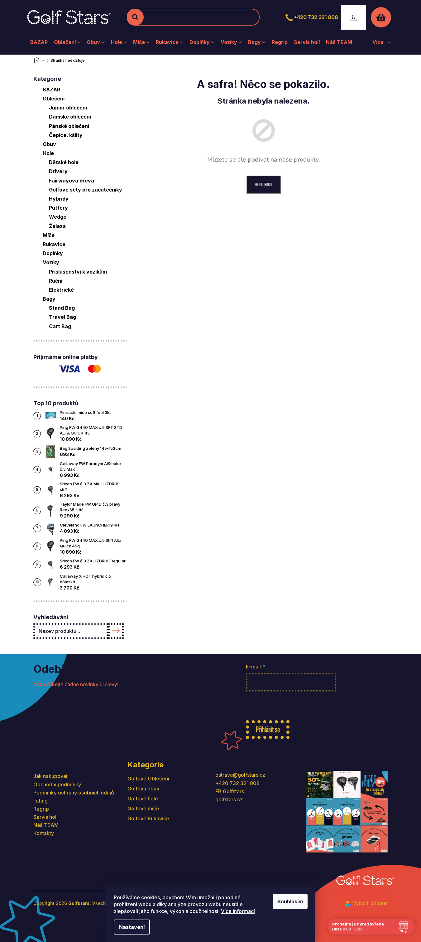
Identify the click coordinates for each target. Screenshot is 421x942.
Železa (57, 226)
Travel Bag (62, 317)
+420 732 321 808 (316, 17)
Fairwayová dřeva (71, 180)
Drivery (58, 171)
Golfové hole (142, 798)
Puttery (58, 208)
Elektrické (61, 290)
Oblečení (54, 98)
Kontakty (43, 833)
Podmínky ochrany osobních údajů (73, 792)
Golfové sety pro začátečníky (85, 190)
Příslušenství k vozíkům (78, 272)
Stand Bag (62, 308)
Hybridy (59, 199)
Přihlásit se (268, 729)
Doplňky (53, 253)
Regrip (41, 809)
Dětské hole (64, 162)
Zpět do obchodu (263, 184)
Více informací (238, 911)
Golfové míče (143, 808)
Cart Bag (60, 326)
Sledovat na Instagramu (352, 861)
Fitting (40, 801)
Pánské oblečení (69, 126)
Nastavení (132, 927)
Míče (49, 235)
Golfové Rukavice (148, 818)
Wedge (57, 217)
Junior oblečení (68, 107)
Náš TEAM (46, 825)
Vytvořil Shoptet (370, 903)
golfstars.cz (229, 799)
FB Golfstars (229, 791)
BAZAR (51, 89)
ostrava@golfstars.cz (240, 775)
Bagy (49, 299)
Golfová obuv (143, 788)
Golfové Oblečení (148, 778)
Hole (48, 153)
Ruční (55, 281)
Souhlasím (290, 901)
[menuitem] (39, 42)
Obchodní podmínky (57, 784)
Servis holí (45, 817)
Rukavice (54, 244)
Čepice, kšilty (66, 135)
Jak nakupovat (50, 776)
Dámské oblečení (70, 117)
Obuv (49, 144)
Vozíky (51, 262)
